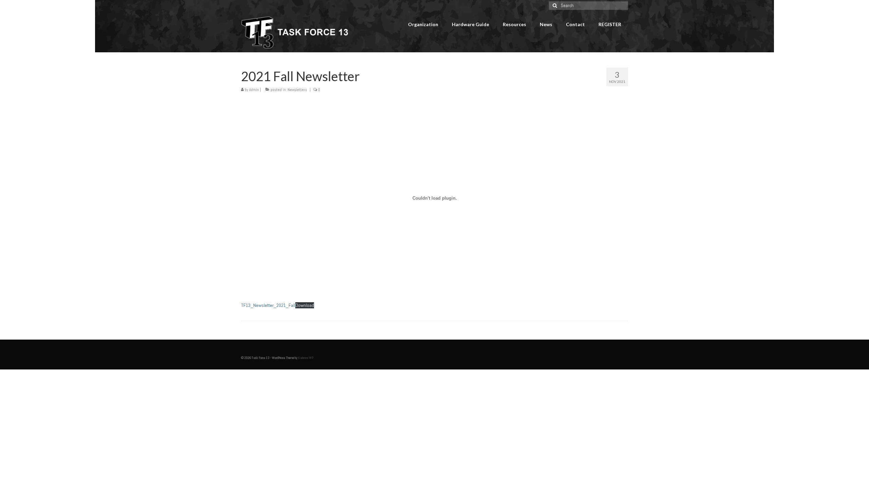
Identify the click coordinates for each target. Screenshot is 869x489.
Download (304, 305)
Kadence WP (305, 358)
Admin (254, 89)
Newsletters (297, 89)
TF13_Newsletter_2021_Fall (268, 305)
